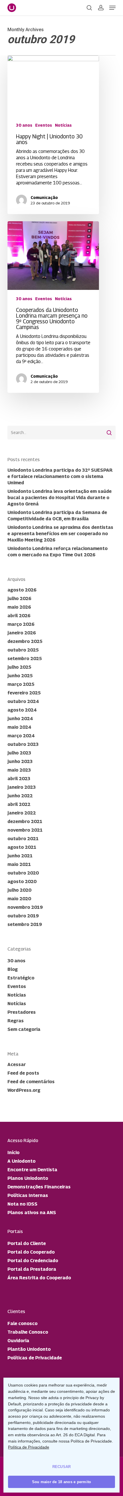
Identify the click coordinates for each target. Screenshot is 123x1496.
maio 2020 (19, 898)
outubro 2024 (23, 701)
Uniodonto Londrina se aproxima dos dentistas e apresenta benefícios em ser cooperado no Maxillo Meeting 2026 (60, 534)
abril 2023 (18, 778)
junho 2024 (20, 718)
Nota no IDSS (22, 1204)
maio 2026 (19, 607)
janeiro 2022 (21, 813)
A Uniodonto (21, 1161)
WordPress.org (23, 1090)
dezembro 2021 (24, 821)
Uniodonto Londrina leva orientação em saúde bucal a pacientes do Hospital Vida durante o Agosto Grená (59, 498)
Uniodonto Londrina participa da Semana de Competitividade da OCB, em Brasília (57, 515)
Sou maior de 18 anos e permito (61, 1482)
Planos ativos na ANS (31, 1212)
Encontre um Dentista (32, 1169)
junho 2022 (20, 795)
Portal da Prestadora (31, 1269)
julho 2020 (19, 890)
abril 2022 (18, 804)
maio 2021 (19, 864)
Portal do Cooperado (31, 1252)
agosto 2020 (21, 881)
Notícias (63, 125)
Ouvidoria (18, 1340)
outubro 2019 (23, 916)
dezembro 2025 (24, 641)
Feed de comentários (31, 1081)
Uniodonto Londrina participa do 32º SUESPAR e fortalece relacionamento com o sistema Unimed (60, 476)
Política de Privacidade (28, 1447)
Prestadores (21, 1012)
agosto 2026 (21, 590)
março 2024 (20, 735)
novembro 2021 (25, 830)
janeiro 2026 (21, 633)
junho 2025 (20, 675)
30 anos (24, 125)
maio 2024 (19, 727)
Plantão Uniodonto (29, 1349)
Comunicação (44, 197)
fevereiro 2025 (24, 693)
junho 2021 (20, 855)
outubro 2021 (23, 838)
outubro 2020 (23, 873)
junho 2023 (20, 761)
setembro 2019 (24, 924)
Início (13, 1152)
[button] (112, 8)
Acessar (16, 1064)
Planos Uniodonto (27, 1178)
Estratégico (20, 978)
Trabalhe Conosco (27, 1332)
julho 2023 (19, 753)
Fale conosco (22, 1323)
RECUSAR (61, 1467)
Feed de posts (23, 1073)
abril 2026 (18, 615)
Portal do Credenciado (32, 1260)
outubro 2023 (23, 744)
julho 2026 (19, 598)
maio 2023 (19, 770)
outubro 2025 (23, 650)
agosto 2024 (21, 710)
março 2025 (20, 684)
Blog (12, 969)
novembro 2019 (25, 907)
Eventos (43, 125)
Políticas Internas (27, 1195)
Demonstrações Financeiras (39, 1187)
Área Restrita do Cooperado (39, 1277)
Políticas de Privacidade (34, 1357)
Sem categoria (23, 1029)
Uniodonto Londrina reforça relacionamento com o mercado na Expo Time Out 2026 (57, 551)
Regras (15, 1020)
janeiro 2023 (21, 787)
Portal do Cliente (26, 1243)
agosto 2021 (21, 847)
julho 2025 (19, 667)
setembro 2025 (24, 658)
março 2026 (20, 624)
